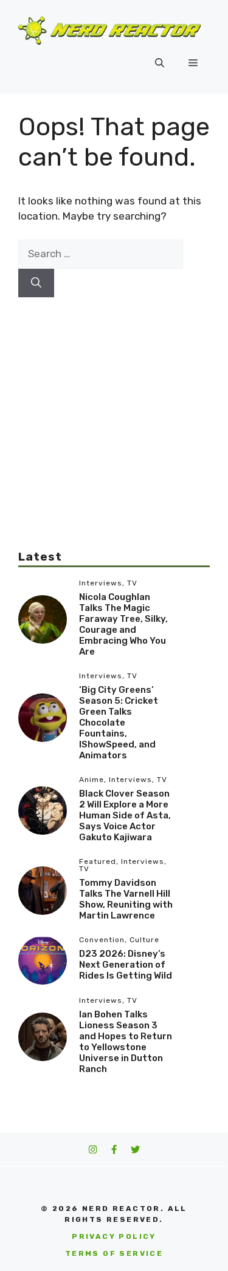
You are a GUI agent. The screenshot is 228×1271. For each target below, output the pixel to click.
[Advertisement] (114, 411)
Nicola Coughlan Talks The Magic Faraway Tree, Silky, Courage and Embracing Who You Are (123, 624)
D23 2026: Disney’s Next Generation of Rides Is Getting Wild (125, 964)
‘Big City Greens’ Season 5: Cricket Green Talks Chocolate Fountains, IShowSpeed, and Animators (118, 722)
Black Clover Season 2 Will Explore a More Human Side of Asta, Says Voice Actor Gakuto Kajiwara (125, 815)
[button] (159, 63)
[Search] (36, 283)
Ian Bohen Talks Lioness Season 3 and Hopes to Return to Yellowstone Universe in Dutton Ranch (125, 1041)
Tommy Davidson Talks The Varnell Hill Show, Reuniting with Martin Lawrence (126, 899)
